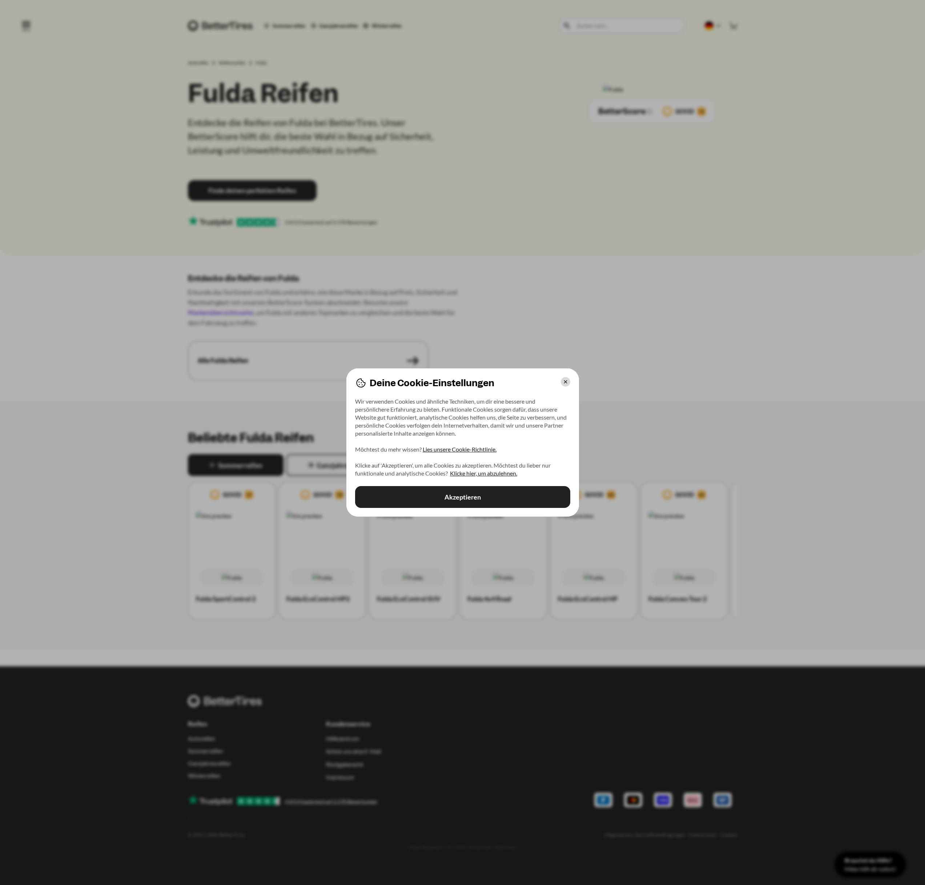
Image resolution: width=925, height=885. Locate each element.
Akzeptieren (463, 497)
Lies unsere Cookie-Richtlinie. (459, 449)
